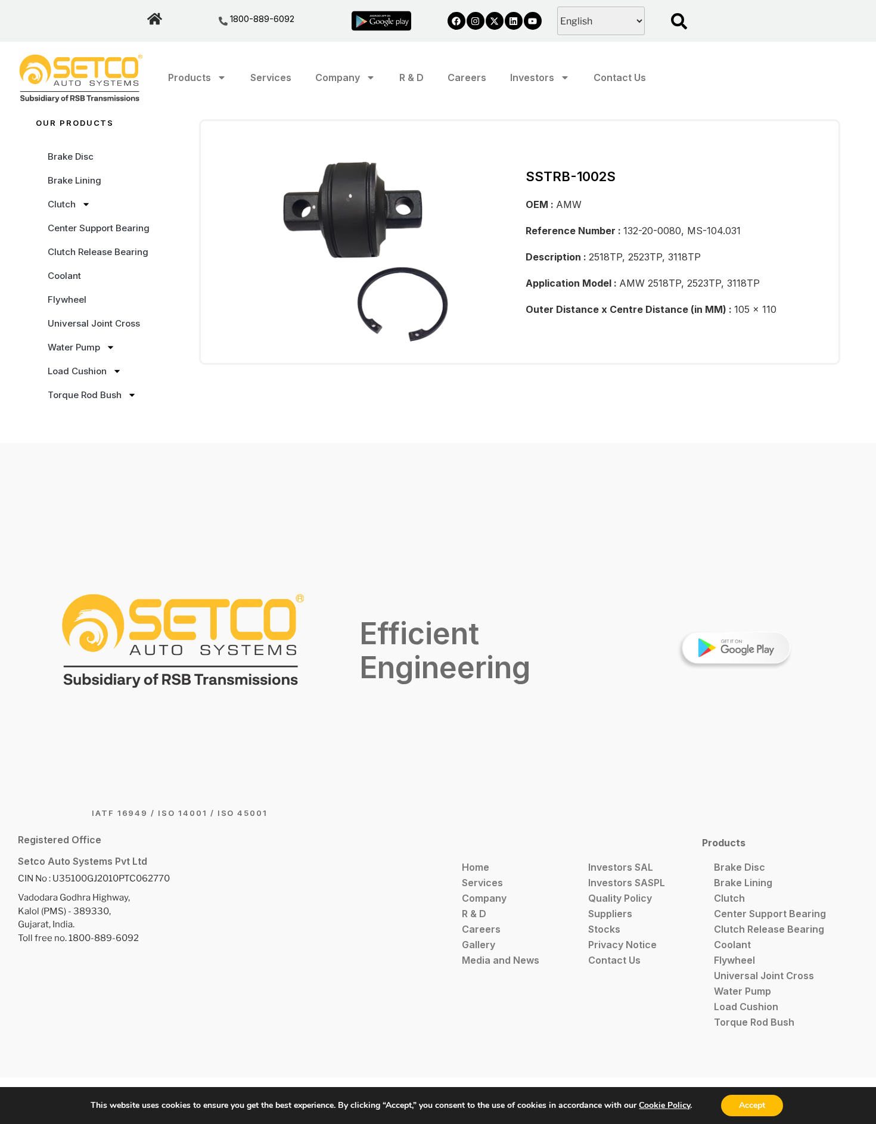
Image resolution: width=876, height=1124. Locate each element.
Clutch (62, 204)
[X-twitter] (495, 21)
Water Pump (74, 347)
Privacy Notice (622, 945)
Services (270, 77)
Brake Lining (74, 180)
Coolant (64, 275)
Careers (467, 77)
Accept (752, 1105)
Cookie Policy (664, 1105)
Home (475, 867)
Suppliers (610, 914)
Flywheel (67, 299)
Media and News (500, 960)
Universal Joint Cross (94, 323)
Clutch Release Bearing (98, 251)
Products (189, 77)
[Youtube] (533, 21)
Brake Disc (71, 156)
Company (337, 77)
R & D (411, 77)
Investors (532, 77)
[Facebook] (456, 21)
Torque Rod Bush (85, 394)
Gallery (478, 945)
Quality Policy (620, 898)
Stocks (604, 929)
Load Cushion (77, 371)
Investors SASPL (626, 883)
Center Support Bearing (99, 228)
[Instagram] (475, 21)
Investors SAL (620, 867)
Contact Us (620, 77)
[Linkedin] (514, 21)
